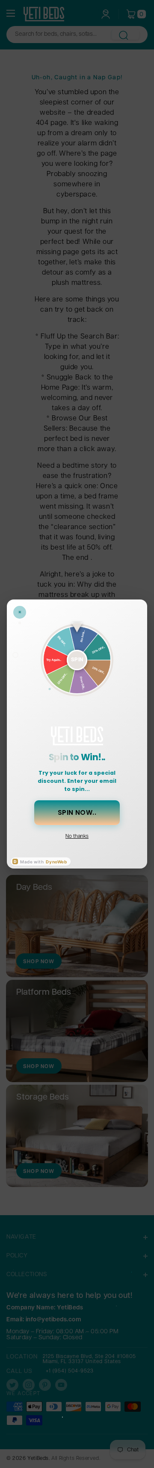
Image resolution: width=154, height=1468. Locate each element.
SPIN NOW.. (77, 812)
